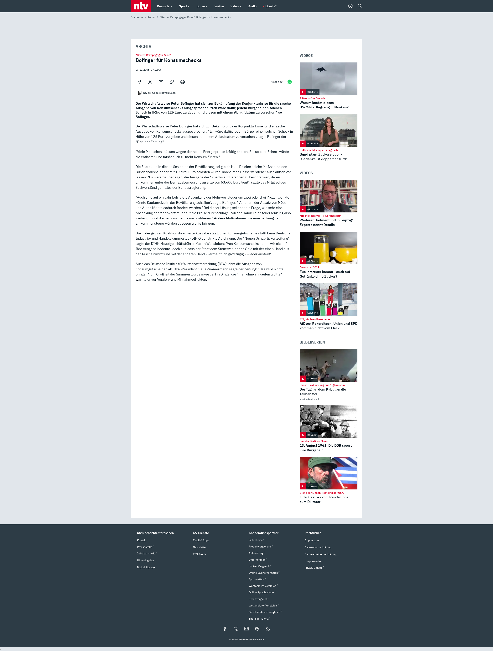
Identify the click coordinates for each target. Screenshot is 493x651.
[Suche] (359, 6)
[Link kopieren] (172, 82)
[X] (150, 82)
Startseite (137, 17)
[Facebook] (139, 82)
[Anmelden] (350, 6)
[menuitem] (171, 6)
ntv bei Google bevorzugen (159, 92)
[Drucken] (182, 82)
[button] (162, 533)
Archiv (151, 17)
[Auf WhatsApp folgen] (289, 82)
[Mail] (161, 82)
